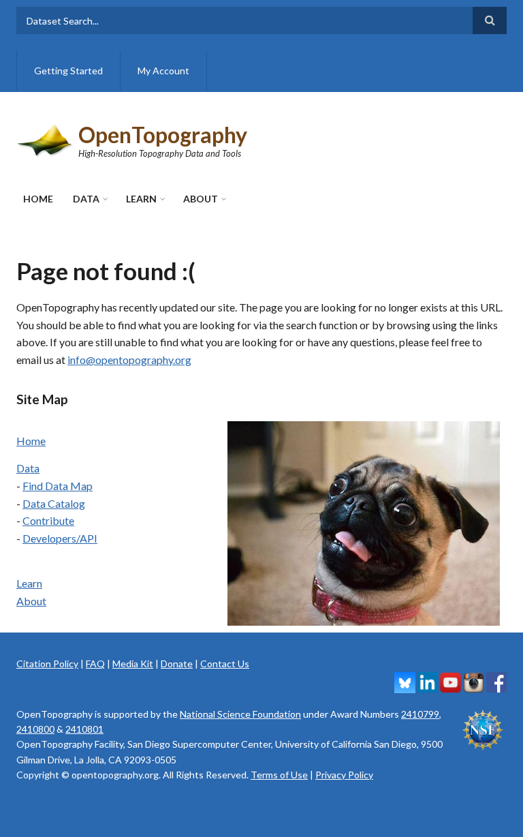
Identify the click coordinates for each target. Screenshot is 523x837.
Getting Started (68, 70)
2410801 (84, 729)
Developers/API (59, 538)
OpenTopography (162, 134)
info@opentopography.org (129, 359)
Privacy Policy (344, 774)
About (200, 198)
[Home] (45, 138)
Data (86, 198)
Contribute (48, 520)
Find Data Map (57, 485)
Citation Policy (47, 663)
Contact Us (224, 663)
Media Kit (132, 663)
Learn (141, 198)
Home (38, 198)
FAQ (95, 663)
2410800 (35, 729)
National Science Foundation (240, 714)
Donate (177, 663)
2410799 (420, 714)
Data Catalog (53, 503)
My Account (163, 70)
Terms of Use (279, 774)
